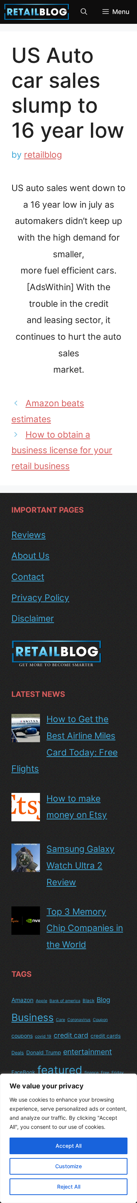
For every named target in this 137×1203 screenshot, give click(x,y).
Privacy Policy (40, 597)
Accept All (68, 1145)
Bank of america (64, 1000)
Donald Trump (43, 1052)
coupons (22, 1035)
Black (88, 1000)
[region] (68, 1138)
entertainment (87, 1051)
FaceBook (23, 1072)
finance (91, 1072)
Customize (68, 1166)
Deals (17, 1052)
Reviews (28, 535)
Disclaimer (32, 618)
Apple (41, 1000)
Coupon (100, 1019)
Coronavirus (79, 1019)
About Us (30, 555)
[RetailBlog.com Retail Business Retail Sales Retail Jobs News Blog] (37, 12)
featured (59, 1070)
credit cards (106, 1036)
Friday (118, 1072)
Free (105, 1072)
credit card (71, 1035)
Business (32, 1017)
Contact (27, 577)
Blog (103, 1000)
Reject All (68, 1186)
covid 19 (43, 1036)
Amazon (22, 1000)
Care (60, 1019)
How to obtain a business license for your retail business (61, 450)
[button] (84, 12)
